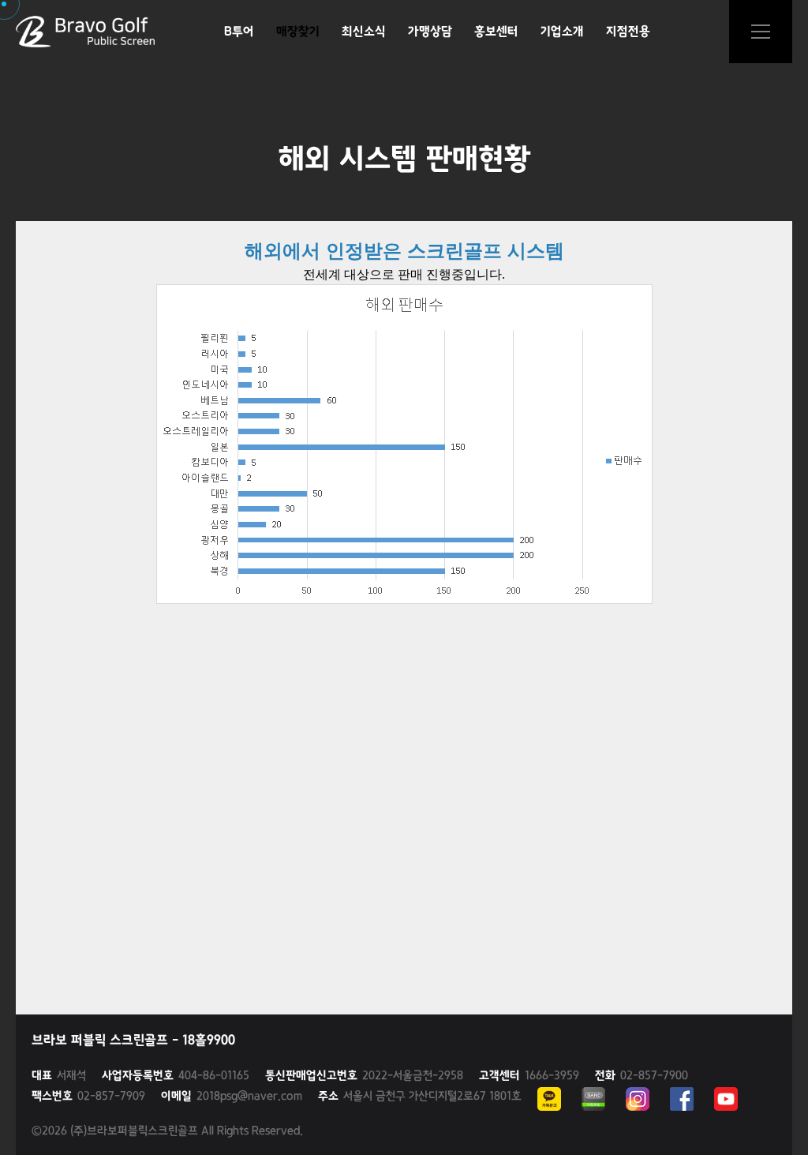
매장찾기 (298, 31)
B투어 (239, 31)
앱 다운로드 (760, 31)
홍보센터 (496, 31)
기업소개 (562, 31)
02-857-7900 (641, 1075)
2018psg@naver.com (231, 1095)
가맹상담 (430, 31)
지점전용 (628, 31)
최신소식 (364, 31)
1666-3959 (529, 1075)
